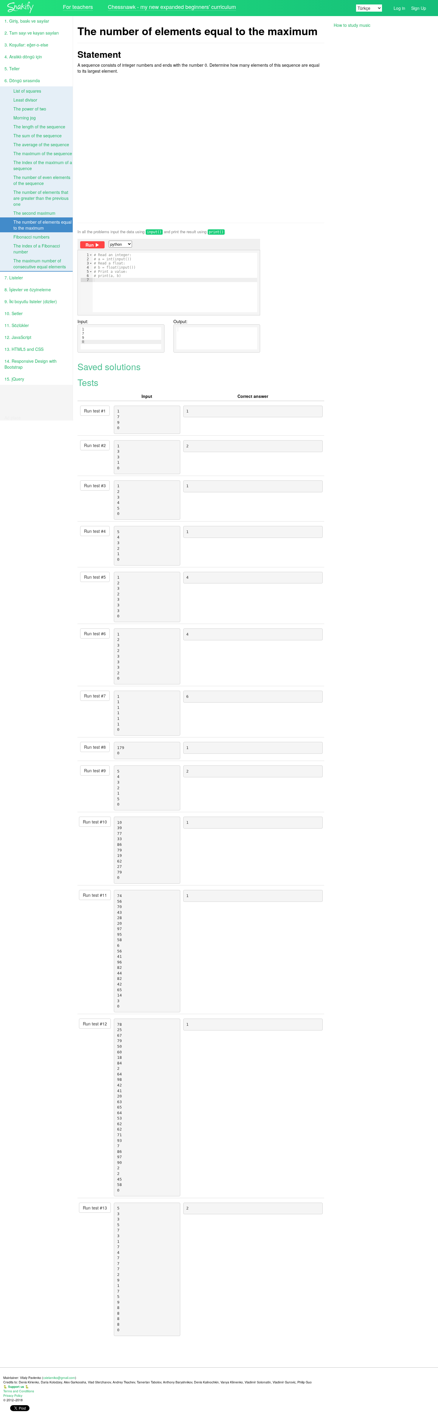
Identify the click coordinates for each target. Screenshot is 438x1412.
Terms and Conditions (18, 1391)
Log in (399, 8)
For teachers (78, 6)
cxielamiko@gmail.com (59, 1377)
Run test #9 (95, 770)
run (90, 245)
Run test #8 (95, 747)
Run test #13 (95, 1208)
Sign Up (418, 8)
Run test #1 (95, 411)
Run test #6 (95, 633)
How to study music (352, 25)
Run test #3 (95, 485)
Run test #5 (95, 577)
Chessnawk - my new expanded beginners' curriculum (172, 6)
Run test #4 (95, 531)
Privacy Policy (12, 1395)
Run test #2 (95, 445)
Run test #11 (95, 895)
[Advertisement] (200, 148)
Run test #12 (95, 1024)
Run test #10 (95, 822)
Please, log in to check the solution (163, 292)
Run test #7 (95, 696)
